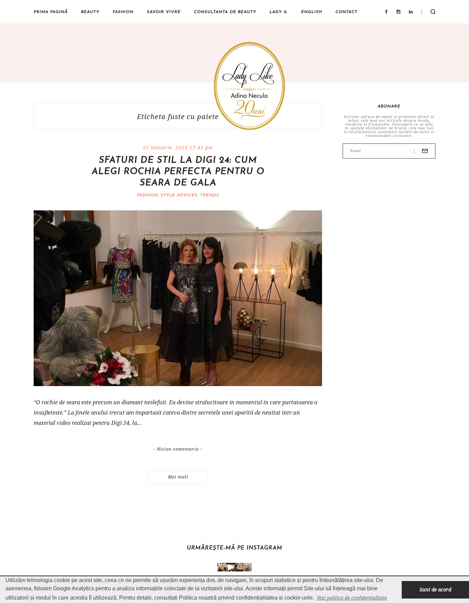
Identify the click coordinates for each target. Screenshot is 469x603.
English (311, 12)
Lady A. (279, 12)
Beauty (90, 12)
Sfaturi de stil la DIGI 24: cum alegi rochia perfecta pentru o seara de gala (178, 172)
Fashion (123, 12)
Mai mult (178, 477)
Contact (346, 12)
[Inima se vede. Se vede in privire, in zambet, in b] (247, 567)
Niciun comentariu (178, 449)
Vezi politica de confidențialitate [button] (352, 597)
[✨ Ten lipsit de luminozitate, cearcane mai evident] (239, 567)
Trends (209, 195)
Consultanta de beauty (225, 12)
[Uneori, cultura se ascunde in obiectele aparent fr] (221, 567)
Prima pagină (51, 12)
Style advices (179, 195)
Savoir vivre (164, 12)
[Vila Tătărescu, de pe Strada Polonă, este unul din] (230, 567)
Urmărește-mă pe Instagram (234, 548)
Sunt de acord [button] (435, 589)
